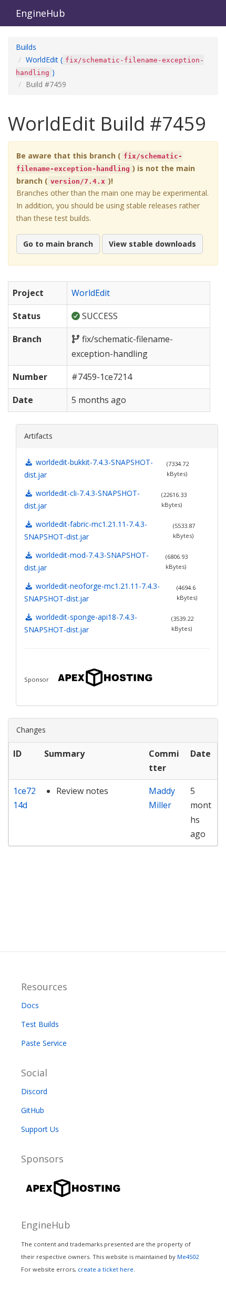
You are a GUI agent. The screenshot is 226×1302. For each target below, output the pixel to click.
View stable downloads (152, 244)
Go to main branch (58, 244)
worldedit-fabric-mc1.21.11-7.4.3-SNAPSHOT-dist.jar (85, 530)
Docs (30, 1005)
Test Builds (40, 1024)
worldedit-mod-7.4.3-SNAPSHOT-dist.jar (86, 561)
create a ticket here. (106, 1269)
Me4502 (188, 1257)
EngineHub (40, 13)
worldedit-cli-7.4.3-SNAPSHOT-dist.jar (82, 499)
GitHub (32, 1110)
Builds (26, 47)
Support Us (40, 1129)
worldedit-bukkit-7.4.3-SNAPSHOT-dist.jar (88, 468)
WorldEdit (90, 293)
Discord (34, 1091)
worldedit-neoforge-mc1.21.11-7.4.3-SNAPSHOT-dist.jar (92, 592)
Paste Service (44, 1043)
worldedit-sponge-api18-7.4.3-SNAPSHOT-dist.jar (80, 623)
